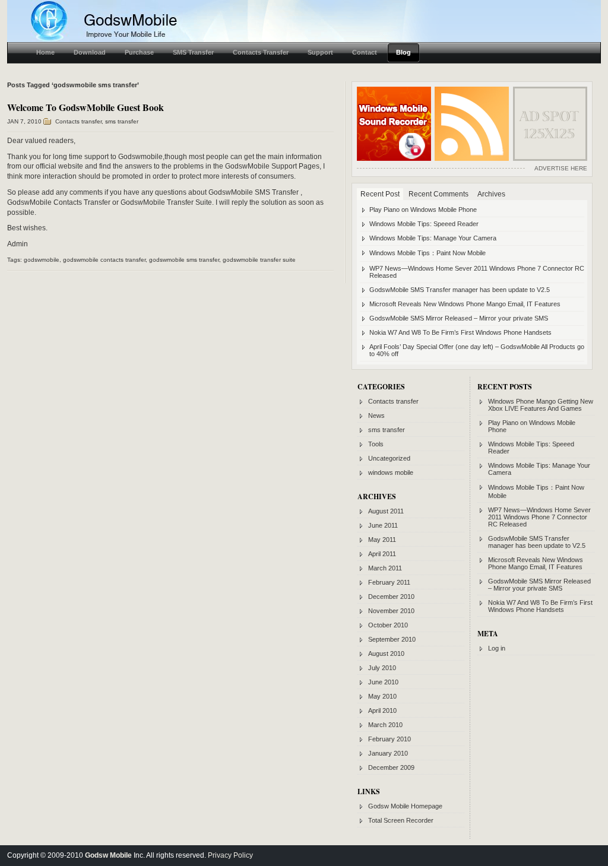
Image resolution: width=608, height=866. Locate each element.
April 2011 (382, 553)
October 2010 (388, 625)
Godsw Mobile (108, 855)
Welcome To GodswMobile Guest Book (85, 107)
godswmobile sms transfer (184, 259)
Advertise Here (560, 168)
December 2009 (391, 767)
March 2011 (385, 568)
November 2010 (391, 610)
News (376, 415)
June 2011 (383, 525)
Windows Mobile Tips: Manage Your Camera (432, 238)
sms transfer (121, 121)
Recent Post (380, 194)
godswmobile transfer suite (259, 259)
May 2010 (382, 696)
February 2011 (389, 582)
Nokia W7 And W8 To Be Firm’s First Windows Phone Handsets (460, 332)
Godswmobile (140, 157)
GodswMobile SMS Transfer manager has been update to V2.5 (459, 289)
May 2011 (382, 539)
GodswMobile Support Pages (272, 166)
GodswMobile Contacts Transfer (58, 202)
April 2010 (382, 710)
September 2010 (392, 639)
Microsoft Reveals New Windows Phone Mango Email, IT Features (464, 303)
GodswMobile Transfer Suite (166, 202)
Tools (376, 444)
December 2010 (391, 596)
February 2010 (389, 739)
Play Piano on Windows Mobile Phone (423, 209)
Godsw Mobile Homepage (405, 806)
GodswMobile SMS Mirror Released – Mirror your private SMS (458, 318)
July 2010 (382, 667)
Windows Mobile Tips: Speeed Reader (424, 223)
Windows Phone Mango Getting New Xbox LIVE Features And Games (540, 405)
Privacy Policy (230, 855)
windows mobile (390, 472)
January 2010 (388, 753)
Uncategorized (389, 458)
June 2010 (383, 682)
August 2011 (386, 511)
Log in (496, 648)
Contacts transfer (78, 121)
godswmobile (41, 259)
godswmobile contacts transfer (104, 259)
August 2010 (386, 653)
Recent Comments (438, 194)
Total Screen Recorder (400, 820)
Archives (491, 194)
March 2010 (385, 724)
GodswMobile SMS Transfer (253, 192)
